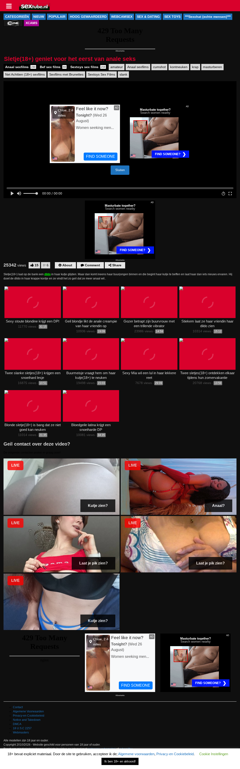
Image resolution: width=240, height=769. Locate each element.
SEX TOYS (172, 16)
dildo (47, 274)
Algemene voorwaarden (136, 754)
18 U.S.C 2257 (22, 728)
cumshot (159, 67)
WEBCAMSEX (121, 16)
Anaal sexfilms (20, 67)
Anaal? (218, 506)
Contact (18, 707)
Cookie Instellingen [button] (213, 754)
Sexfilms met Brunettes (66, 74)
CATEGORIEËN (17, 16)
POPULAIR (57, 16)
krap (195, 67)
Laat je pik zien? (93, 563)
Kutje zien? (98, 506)
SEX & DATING (148, 16)
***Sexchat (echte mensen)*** (208, 16)
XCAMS (31, 23)
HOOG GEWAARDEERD (88, 16)
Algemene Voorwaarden (28, 711)
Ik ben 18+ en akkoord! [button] (120, 761)
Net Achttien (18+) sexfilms (25, 74)
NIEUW (38, 16)
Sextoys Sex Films (101, 74)
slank (123, 74)
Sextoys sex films (87, 67)
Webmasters (21, 732)
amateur (116, 67)
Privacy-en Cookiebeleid (28, 715)
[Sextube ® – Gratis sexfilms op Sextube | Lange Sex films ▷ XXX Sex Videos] (35, 6)
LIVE (15, 465)
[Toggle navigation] (11, 5)
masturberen (212, 67)
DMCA (17, 724)
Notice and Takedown (27, 719)
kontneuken (179, 67)
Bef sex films (53, 67)
